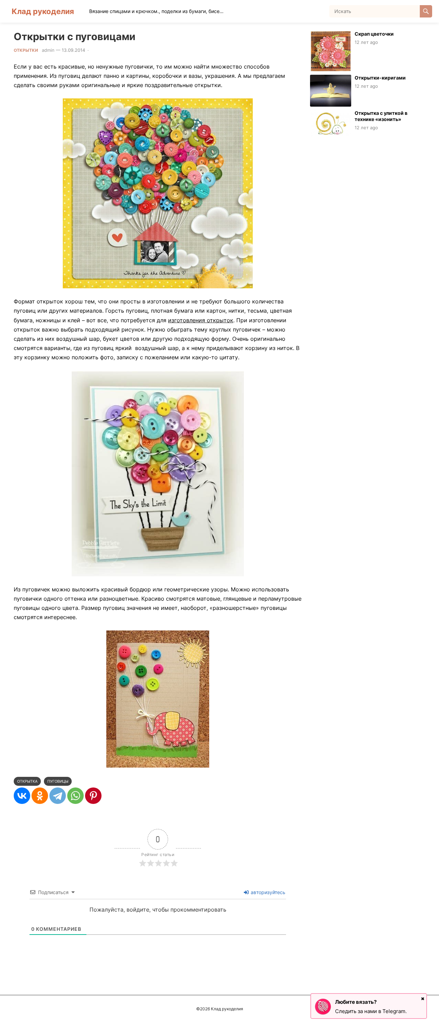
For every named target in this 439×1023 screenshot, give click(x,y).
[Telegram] (57, 795)
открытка (27, 781)
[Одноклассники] (40, 795)
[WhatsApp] (75, 795)
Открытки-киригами (380, 78)
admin (48, 50)
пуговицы (57, 781)
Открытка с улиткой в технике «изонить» (381, 116)
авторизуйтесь (267, 892)
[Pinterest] (93, 795)
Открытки (26, 50)
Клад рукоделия (43, 11)
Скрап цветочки (374, 34)
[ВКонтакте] (22, 795)
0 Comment (103, 50)
